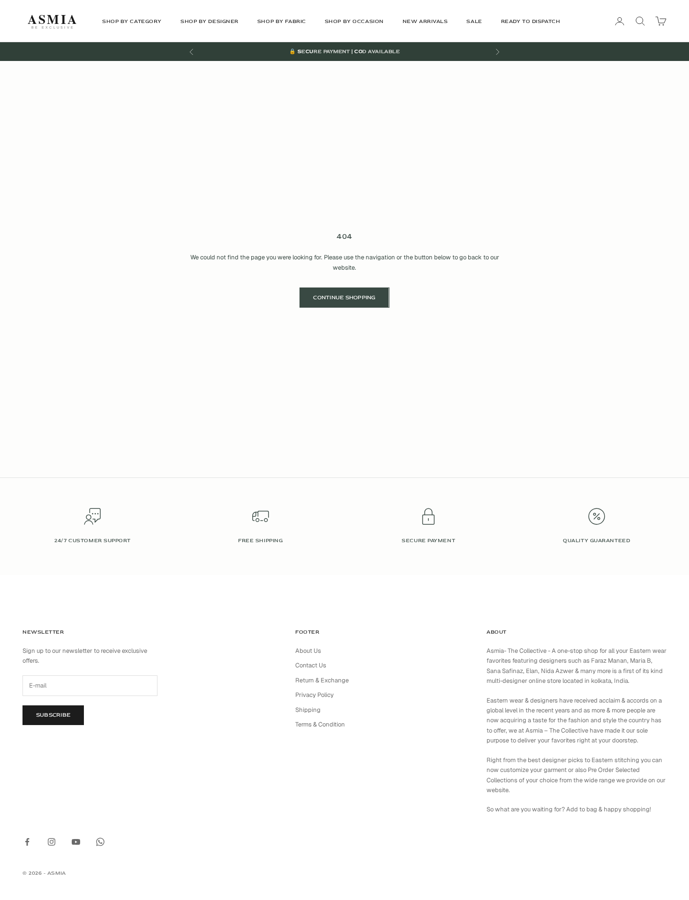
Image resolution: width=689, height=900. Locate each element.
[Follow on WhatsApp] (100, 842)
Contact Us (310, 665)
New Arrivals (425, 21)
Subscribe (53, 714)
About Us (308, 651)
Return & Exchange (322, 680)
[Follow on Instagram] (51, 842)
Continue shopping (344, 297)
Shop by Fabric (281, 21)
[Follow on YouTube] (76, 842)
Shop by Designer (209, 21)
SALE (474, 21)
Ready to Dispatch (531, 21)
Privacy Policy (314, 695)
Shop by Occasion (354, 21)
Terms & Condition (320, 724)
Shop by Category (132, 21)
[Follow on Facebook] (27, 842)
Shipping (308, 710)
